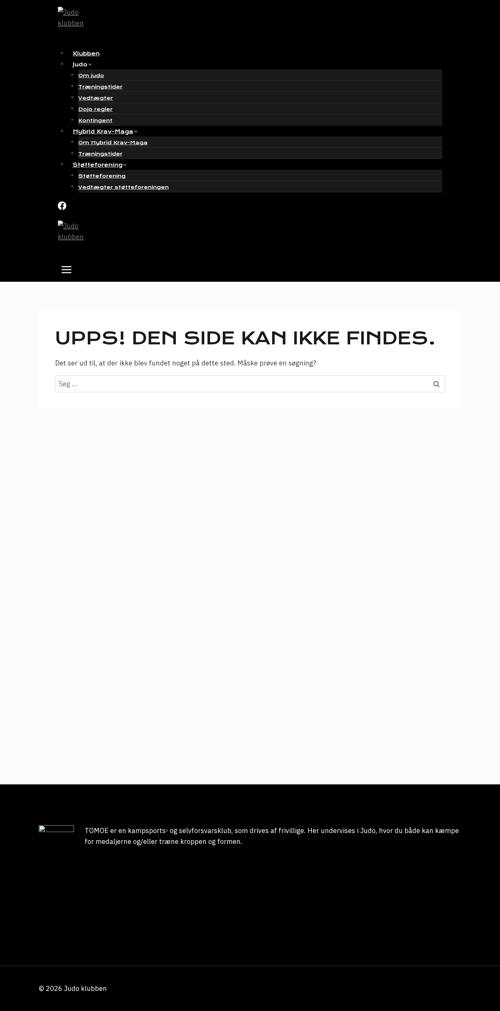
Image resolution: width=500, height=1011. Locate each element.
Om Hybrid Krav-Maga (113, 143)
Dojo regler (95, 109)
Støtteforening (102, 176)
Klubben (86, 53)
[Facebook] (62, 206)
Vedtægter (95, 98)
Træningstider (100, 87)
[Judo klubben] (245, 24)
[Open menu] (67, 271)
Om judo (91, 75)
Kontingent (95, 120)
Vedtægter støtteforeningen (123, 187)
